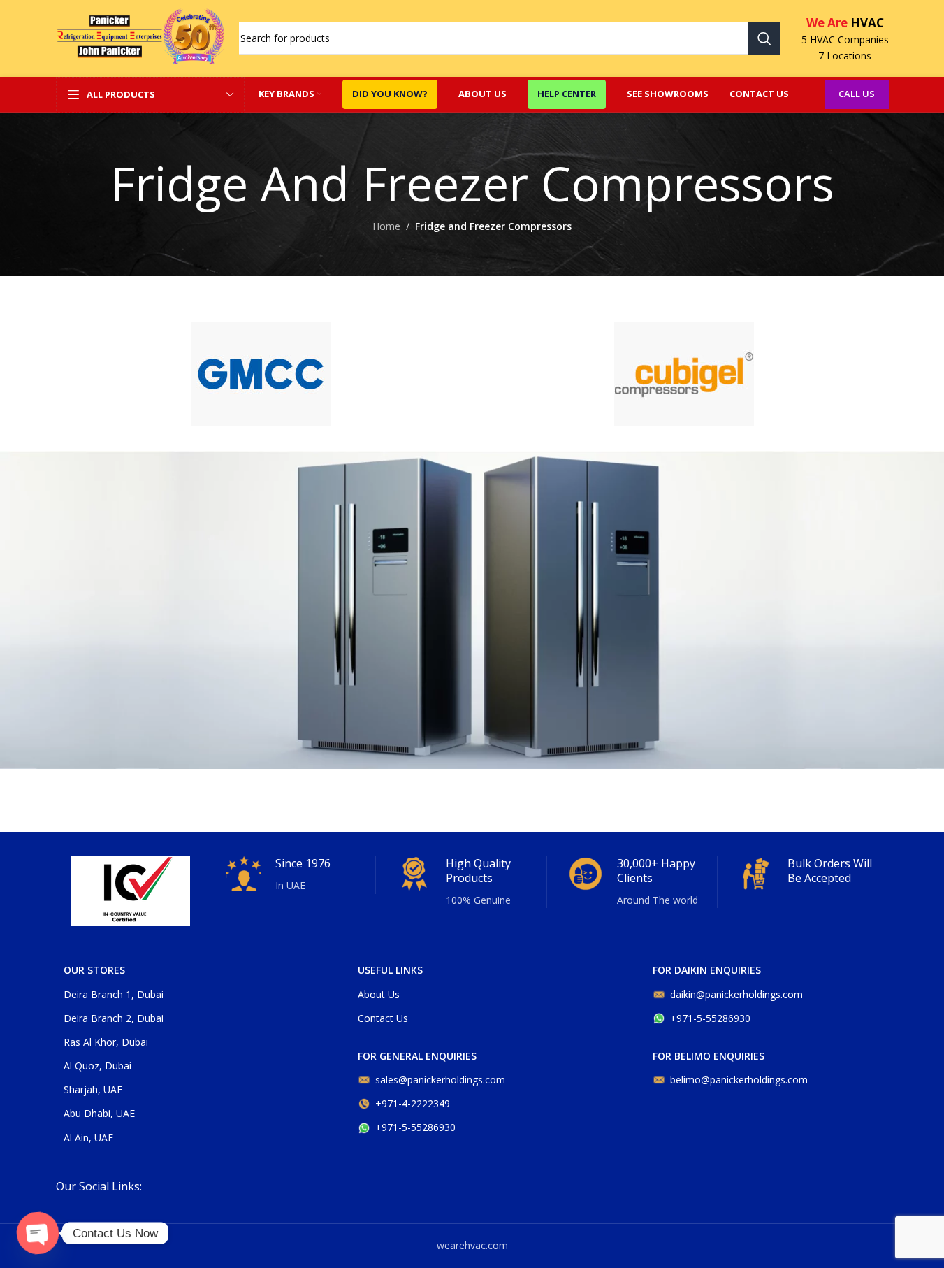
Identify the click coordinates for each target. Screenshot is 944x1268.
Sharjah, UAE (93, 1089)
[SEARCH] (764, 38)
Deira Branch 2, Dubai (114, 1018)
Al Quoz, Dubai (97, 1065)
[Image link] (261, 373)
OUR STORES (94, 970)
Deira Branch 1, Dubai (114, 994)
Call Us (856, 93)
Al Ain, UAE (88, 1137)
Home (386, 226)
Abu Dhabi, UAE (99, 1113)
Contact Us (383, 1018)
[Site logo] (140, 37)
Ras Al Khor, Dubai (106, 1042)
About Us (379, 994)
